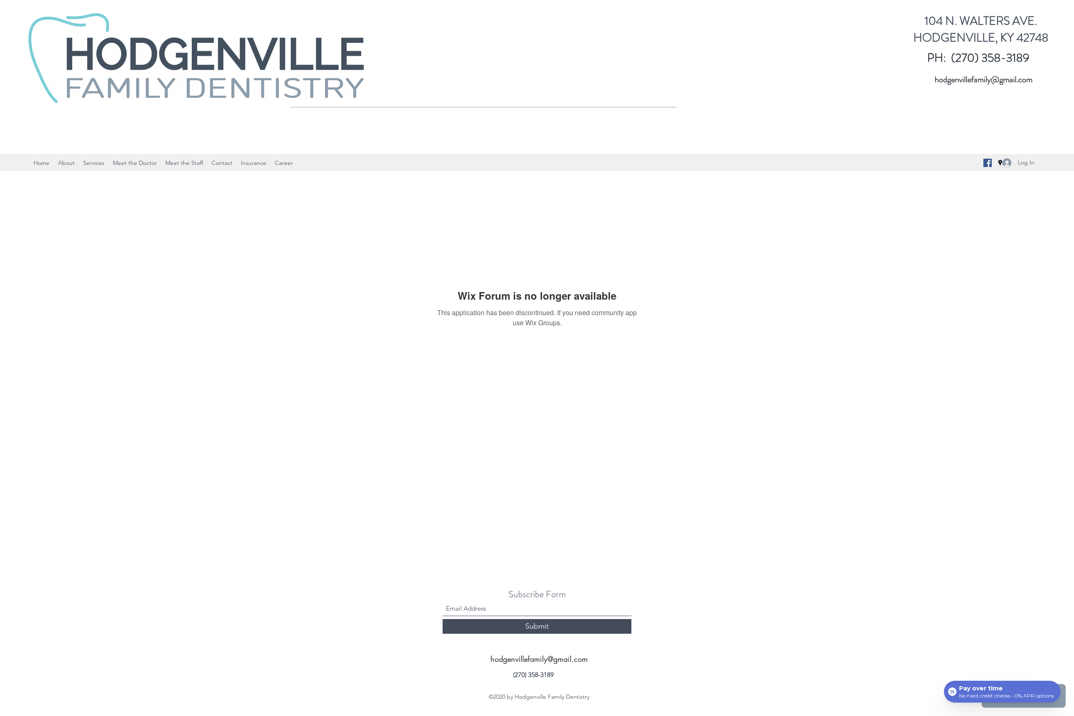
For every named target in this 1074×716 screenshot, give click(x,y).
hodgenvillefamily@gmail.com (983, 79)
